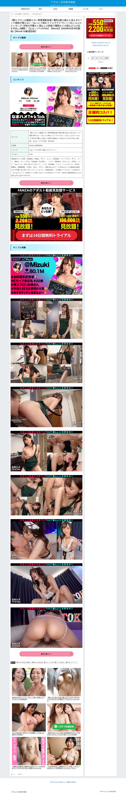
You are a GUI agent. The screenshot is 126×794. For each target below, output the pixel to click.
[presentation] (88, 58)
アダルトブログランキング (100, 42)
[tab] (88, 58)
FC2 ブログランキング (101, 45)
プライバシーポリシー (57, 782)
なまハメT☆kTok (50, 662)
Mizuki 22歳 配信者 (38, 662)
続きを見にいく (46, 47)
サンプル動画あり (60, 662)
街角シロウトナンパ (72, 662)
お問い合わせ (71, 782)
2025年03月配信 (22, 662)
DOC (30, 662)
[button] (114, 14)
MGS (14, 662)
